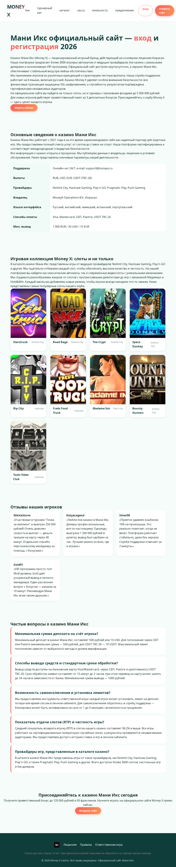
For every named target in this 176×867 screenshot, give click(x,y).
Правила (86, 845)
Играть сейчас (24, 107)
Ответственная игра (109, 845)
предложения (124, 10)
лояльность (100, 10)
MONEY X (16, 10)
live (27, 10)
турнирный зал (44, 10)
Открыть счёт (88, 810)
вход (145, 8)
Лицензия (70, 845)
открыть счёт (164, 10)
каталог (64, 10)
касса (81, 10)
